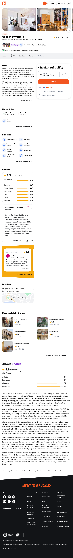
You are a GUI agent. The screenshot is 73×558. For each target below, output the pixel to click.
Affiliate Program (62, 521)
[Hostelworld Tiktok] (13, 501)
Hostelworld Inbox (63, 526)
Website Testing (54, 544)
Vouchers (45, 544)
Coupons (37, 544)
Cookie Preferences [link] (9, 549)
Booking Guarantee (45, 506)
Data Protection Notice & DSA (12, 544)
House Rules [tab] (13, 56)
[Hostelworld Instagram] (13, 496)
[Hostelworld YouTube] (4, 501)
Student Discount (47, 521)
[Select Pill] (45, 3)
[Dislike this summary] (32, 241)
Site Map (64, 544)
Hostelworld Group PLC (61, 496)
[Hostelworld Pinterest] (9, 501)
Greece (10, 40)
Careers (59, 506)
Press (59, 501)
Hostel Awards (46, 511)
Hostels (29, 496)
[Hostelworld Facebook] (4, 496)
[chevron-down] (20, 371)
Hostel (5, 34)
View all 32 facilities (39, 45)
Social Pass (46, 496)
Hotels (29, 501)
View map (19, 40)
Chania (4, 40)
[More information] (31, 208)
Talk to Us (30, 518)
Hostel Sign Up (62, 516)
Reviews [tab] (32, 56)
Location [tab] (22, 56)
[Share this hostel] (69, 30)
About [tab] (4, 56)
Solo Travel (46, 516)
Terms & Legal (28, 544)
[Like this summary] (27, 241)
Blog (43, 501)
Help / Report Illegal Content (31, 523)
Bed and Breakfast (30, 506)
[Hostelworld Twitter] (9, 496)
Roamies (45, 526)
